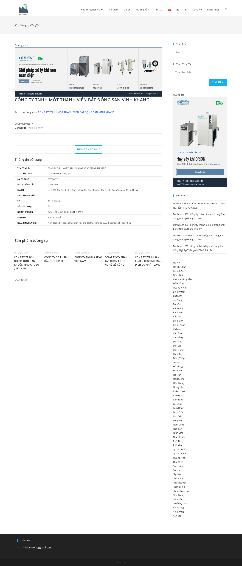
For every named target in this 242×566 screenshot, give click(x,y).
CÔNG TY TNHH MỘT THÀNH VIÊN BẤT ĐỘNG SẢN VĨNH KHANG (76, 112)
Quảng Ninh (179, 287)
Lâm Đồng (178, 408)
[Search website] (226, 9)
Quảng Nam (179, 453)
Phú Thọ (177, 441)
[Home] (16, 25)
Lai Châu (177, 403)
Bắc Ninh (177, 295)
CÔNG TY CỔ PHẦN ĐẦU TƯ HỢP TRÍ (55, 259)
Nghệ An (177, 428)
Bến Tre (177, 316)
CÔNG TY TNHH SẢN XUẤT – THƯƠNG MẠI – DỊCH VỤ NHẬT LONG (148, 260)
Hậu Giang (178, 383)
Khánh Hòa (179, 391)
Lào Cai (177, 416)
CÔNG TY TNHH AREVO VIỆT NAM (88, 259)
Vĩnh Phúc (178, 511)
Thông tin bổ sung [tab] (88, 149)
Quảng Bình (179, 449)
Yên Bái (177, 515)
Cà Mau (177, 329)
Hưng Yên (178, 387)
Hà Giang (178, 366)
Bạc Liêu (177, 312)
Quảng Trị (178, 461)
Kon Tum (178, 399)
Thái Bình (178, 478)
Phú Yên (177, 445)
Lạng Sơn (178, 412)
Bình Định (178, 320)
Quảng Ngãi (179, 457)
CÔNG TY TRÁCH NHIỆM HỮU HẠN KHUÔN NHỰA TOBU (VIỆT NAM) (26, 262)
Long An (177, 420)
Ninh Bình (178, 432)
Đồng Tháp (179, 358)
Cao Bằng (178, 337)
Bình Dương (179, 271)
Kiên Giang (178, 395)
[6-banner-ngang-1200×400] (88, 71)
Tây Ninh (177, 474)
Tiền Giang (178, 495)
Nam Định (178, 424)
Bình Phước (179, 291)
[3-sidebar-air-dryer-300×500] (200, 142)
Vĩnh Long (178, 507)
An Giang (177, 300)
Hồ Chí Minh (179, 266)
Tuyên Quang (180, 503)
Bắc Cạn (177, 304)
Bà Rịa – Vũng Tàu (182, 279)
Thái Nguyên (179, 482)
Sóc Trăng (178, 466)
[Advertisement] (88, 306)
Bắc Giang (178, 308)
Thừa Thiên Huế (181, 491)
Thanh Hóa (179, 486)
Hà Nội (176, 262)
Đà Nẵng (177, 341)
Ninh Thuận (179, 437)
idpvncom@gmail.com (38, 547)
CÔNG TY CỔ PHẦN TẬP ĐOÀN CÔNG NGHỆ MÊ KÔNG (116, 260)
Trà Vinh (177, 499)
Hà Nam (177, 370)
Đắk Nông (178, 349)
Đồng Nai (178, 275)
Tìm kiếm (218, 82)
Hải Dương (178, 378)
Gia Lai (176, 362)
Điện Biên (178, 354)
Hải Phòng (178, 283)
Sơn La (176, 470)
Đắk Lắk (177, 345)
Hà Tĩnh (177, 374)
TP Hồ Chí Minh (35, 127)
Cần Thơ (177, 333)
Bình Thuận (179, 324)
